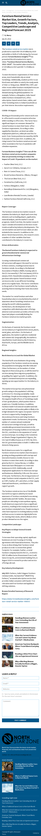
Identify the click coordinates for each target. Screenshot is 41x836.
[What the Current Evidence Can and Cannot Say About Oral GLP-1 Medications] (7, 637)
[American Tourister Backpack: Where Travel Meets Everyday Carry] (7, 646)
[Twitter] (9, 44)
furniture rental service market (16, 49)
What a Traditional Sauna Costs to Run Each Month (25, 629)
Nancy (9, 35)
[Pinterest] (13, 44)
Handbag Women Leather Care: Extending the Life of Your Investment (26, 620)
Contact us (36, 833)
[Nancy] (3, 35)
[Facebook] (4, 44)
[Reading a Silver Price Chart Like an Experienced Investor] (7, 655)
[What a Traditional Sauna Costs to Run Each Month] (7, 629)
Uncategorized (10, 10)
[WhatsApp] (18, 44)
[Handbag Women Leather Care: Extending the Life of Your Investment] (7, 620)
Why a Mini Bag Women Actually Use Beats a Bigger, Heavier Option (26, 663)
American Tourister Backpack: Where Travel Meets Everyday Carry (27, 646)
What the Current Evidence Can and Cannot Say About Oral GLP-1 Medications (26, 637)
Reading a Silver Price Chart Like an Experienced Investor (20, 821)
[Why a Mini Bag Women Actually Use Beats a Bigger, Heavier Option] (7, 663)
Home (3, 10)
